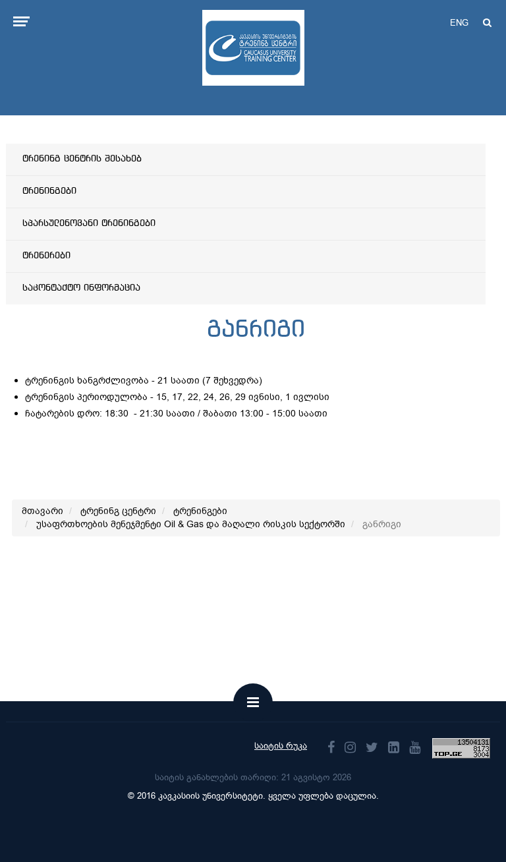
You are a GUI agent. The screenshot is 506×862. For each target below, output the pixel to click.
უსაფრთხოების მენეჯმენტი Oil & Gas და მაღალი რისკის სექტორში (190, 524)
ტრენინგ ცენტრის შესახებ (82, 158)
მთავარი (42, 511)
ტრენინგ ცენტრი (118, 511)
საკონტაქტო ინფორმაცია (81, 288)
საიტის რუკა (280, 745)
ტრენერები (46, 255)
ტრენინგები (49, 191)
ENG (459, 22)
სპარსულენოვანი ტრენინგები (88, 223)
